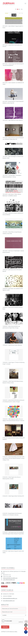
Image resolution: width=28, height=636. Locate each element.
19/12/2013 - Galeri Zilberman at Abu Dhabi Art (13, 120)
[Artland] (25, 625)
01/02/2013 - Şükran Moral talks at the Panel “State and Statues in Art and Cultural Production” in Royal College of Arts (13, 458)
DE (19, 9)
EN (17, 9)
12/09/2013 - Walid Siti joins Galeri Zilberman (12, 345)
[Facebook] (25, 632)
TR (15, 9)
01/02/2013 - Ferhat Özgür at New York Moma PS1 (13, 496)
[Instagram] (25, 628)
